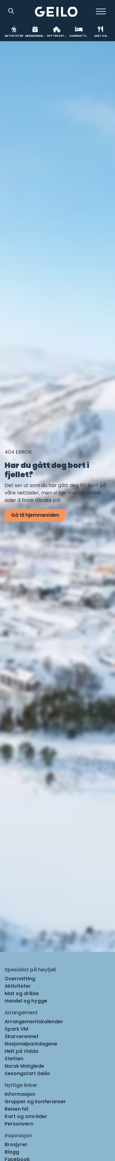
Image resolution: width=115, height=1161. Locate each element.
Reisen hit (17, 1109)
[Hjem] (56, 11)
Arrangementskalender (34, 1021)
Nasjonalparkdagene (31, 1043)
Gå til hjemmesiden (35, 515)
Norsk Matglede (24, 1066)
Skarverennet (22, 1036)
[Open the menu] (101, 11)
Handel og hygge (26, 1000)
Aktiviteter (18, 986)
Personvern (19, 1123)
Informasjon (20, 1094)
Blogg (12, 1151)
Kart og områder (26, 1116)
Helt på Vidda (21, 1051)
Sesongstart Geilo (27, 1073)
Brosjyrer (16, 1144)
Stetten (14, 1058)
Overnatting (20, 978)
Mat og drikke (22, 993)
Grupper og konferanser (35, 1101)
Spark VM (16, 1029)
